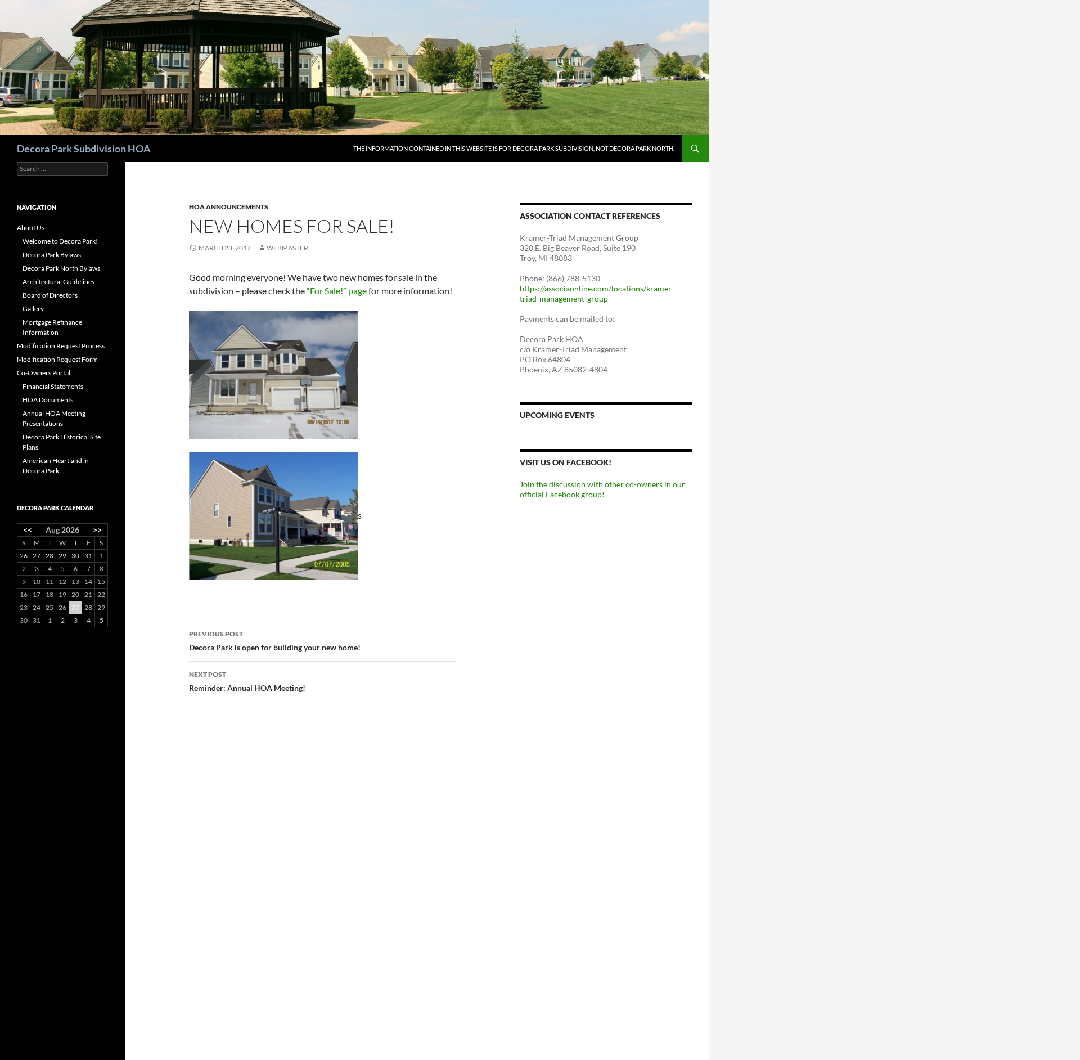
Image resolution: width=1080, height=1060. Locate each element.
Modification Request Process (61, 346)
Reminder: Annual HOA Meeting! (247, 681)
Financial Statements (52, 386)
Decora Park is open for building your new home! (275, 641)
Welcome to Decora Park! (60, 241)
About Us (30, 227)
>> (97, 530)
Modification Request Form (57, 359)
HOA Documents (47, 400)
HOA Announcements (228, 207)
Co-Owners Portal (43, 373)
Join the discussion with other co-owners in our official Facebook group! (602, 489)
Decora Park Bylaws (51, 254)
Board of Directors (50, 295)
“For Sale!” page (337, 290)
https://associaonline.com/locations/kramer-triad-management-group (597, 293)
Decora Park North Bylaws (61, 268)
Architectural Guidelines (58, 281)
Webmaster (287, 248)
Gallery (33, 308)
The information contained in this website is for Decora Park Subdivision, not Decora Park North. (513, 148)
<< (27, 530)
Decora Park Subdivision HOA (84, 148)
